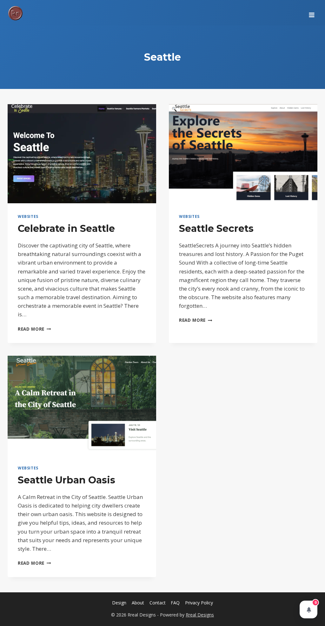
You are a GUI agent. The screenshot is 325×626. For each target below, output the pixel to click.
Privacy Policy (199, 603)
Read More (34, 329)
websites (28, 216)
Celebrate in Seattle (66, 228)
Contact (157, 603)
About (138, 603)
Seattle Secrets (216, 228)
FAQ (175, 603)
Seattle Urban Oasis (66, 480)
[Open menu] (311, 12)
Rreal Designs (200, 615)
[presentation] (82, 153)
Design (119, 603)
